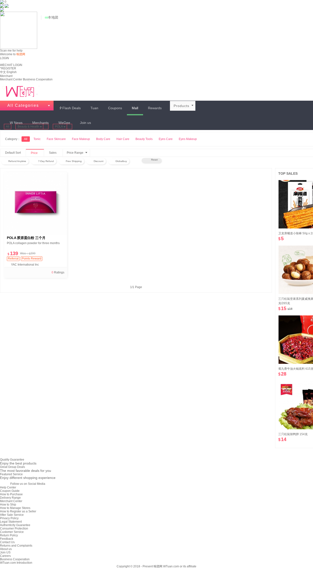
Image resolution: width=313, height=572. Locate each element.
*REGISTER (8, 68)
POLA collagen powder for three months (33, 243)
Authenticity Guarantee (15, 525)
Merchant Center (11, 79)
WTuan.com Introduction (16, 562)
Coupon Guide (10, 491)
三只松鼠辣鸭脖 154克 (293, 434)
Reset (153, 159)
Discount (98, 161)
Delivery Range (10, 497)
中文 (3, 72)
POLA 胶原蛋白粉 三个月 (26, 238)
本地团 (53, 17)
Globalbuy (121, 161)
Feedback (6, 538)
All (7, 126)
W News (16, 123)
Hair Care (122, 139)
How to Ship (8, 504)
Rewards (155, 108)
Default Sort (13, 152)
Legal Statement (11, 521)
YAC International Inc (25, 264)
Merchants (40, 123)
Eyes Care (166, 139)
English (12, 72)
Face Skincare (56, 139)
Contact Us (7, 542)
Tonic (37, 139)
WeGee (64, 123)
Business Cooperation (38, 79)
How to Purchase (11, 494)
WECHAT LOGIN (11, 65)
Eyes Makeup (188, 139)
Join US (5, 552)
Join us (85, 123)
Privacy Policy (9, 518)
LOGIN (4, 58)
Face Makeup (81, 139)
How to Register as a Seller (18, 511)
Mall (135, 108)
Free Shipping (73, 161)
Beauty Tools (144, 139)
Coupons (115, 108)
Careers (5, 556)
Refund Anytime (17, 161)
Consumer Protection (14, 528)
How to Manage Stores (15, 508)
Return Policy (9, 535)
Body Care (103, 139)
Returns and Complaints (16, 545)
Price (37, 153)
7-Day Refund (45, 161)
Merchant (6, 76)
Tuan (94, 108)
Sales (55, 153)
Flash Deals (70, 108)
